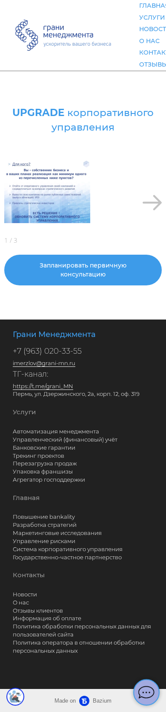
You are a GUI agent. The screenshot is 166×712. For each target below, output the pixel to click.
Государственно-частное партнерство (67, 557)
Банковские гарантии (44, 447)
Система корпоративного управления (68, 549)
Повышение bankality (44, 516)
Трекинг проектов (38, 455)
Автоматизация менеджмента (56, 431)
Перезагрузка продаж (45, 463)
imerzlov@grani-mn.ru (44, 363)
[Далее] (152, 202)
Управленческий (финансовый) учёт (65, 439)
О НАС (149, 41)
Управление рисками (44, 541)
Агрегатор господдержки (49, 479)
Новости (25, 594)
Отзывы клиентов (38, 610)
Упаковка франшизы (43, 471)
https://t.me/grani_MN (43, 386)
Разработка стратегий (45, 524)
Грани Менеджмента (54, 334)
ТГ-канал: (30, 374)
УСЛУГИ (152, 17)
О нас (21, 602)
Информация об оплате (47, 618)
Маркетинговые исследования (57, 532)
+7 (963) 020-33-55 (47, 351)
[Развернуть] (15, 696)
